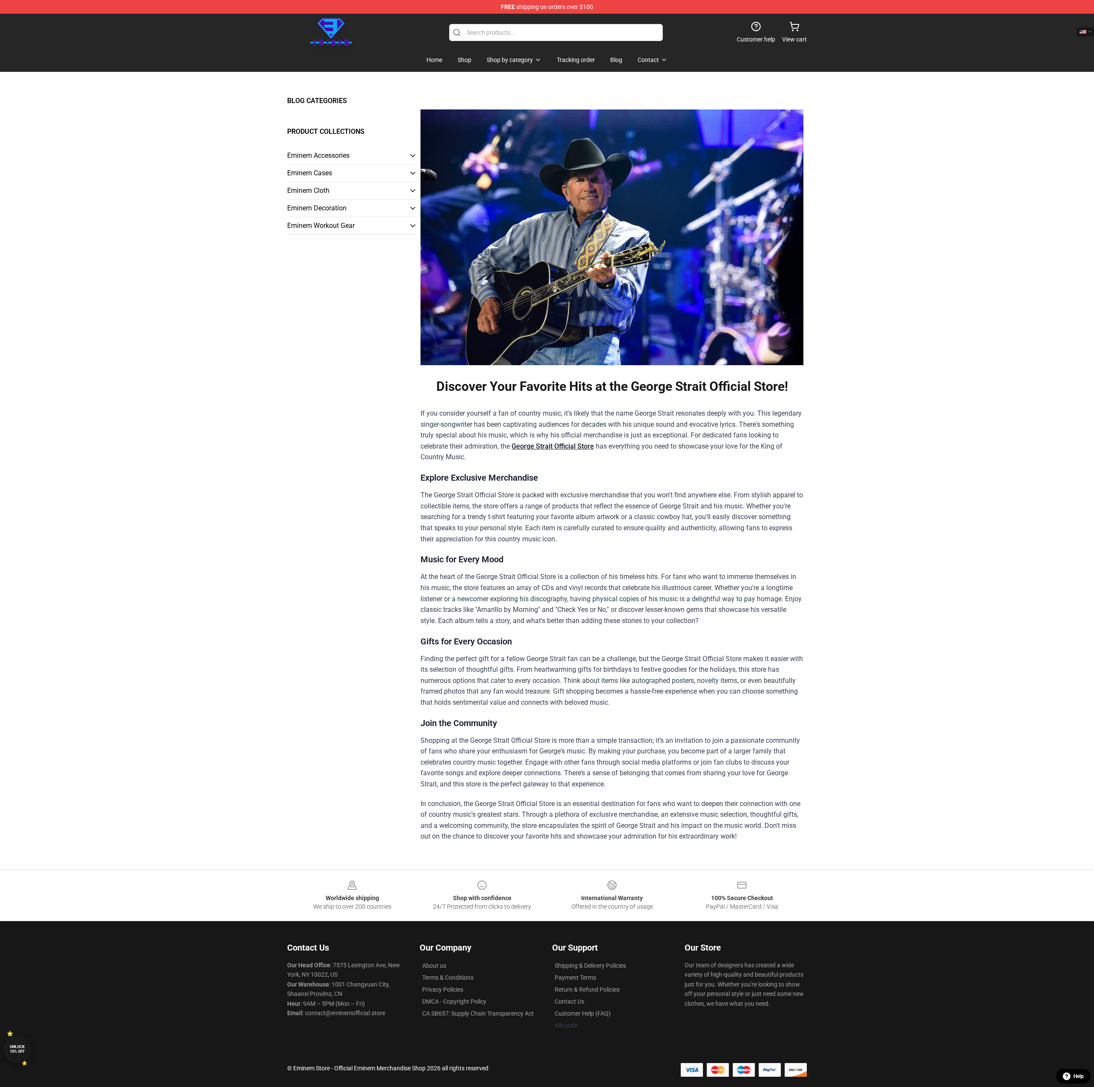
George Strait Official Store (553, 446)
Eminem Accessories (318, 155)
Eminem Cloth (308, 190)
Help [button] (1078, 1076)
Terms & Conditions (447, 977)
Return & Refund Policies (587, 989)
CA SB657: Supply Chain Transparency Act (478, 1013)
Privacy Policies (442, 989)
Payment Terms (575, 977)
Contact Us (569, 1001)
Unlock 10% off (17, 1049)
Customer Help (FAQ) (583, 1013)
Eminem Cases (309, 173)
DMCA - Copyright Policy (454, 1001)
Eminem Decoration (317, 208)
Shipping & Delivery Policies (590, 965)
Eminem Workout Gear (321, 226)
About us (434, 965)
